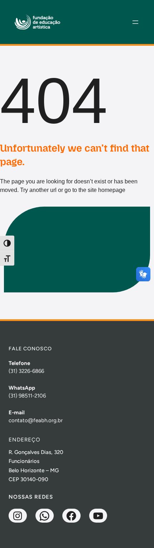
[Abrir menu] (135, 22)
